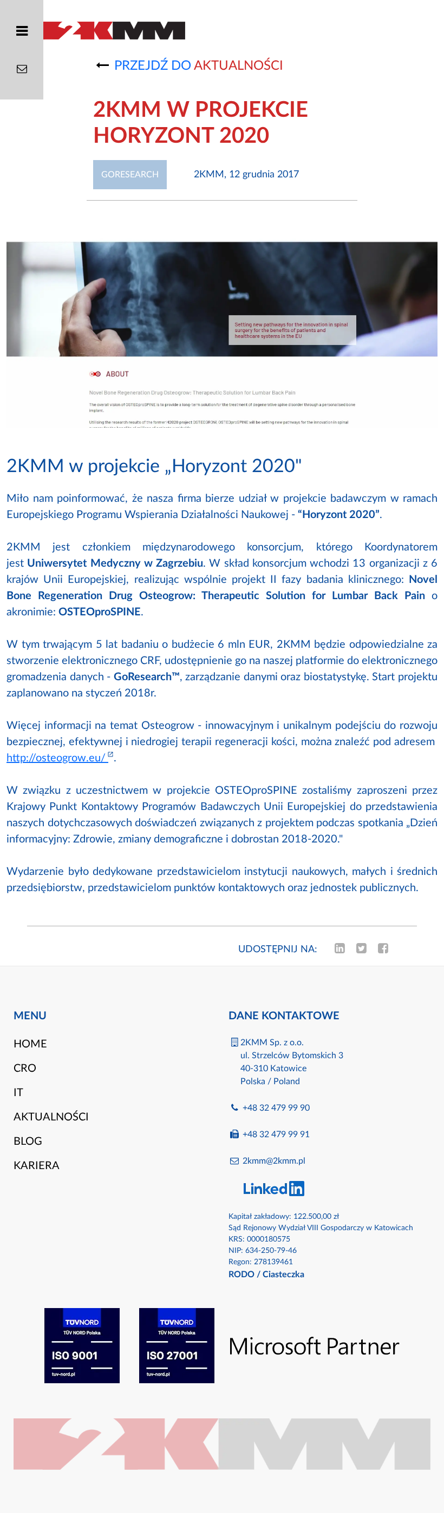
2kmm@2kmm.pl (274, 1161)
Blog (28, 1141)
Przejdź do (198, 65)
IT (18, 1092)
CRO (25, 1068)
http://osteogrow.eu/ (57, 758)
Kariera (37, 1165)
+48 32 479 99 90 (276, 1108)
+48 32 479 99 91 (276, 1134)
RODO (241, 1274)
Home (30, 1044)
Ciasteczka (283, 1274)
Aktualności (51, 1117)
